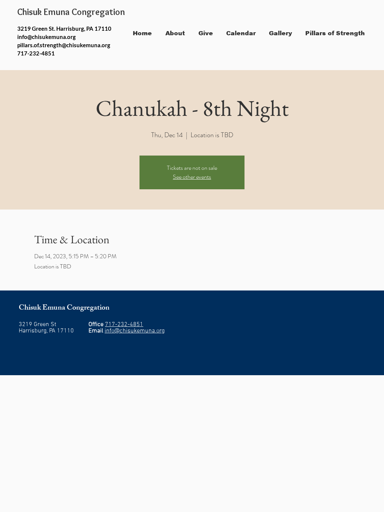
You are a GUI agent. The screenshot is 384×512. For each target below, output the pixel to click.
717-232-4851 (124, 324)
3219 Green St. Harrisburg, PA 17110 (64, 28)
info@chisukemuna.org (46, 36)
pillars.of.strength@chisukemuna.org (63, 45)
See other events (192, 176)
